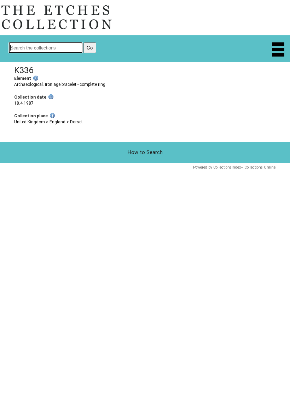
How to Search (145, 152)
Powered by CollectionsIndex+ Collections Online (234, 167)
